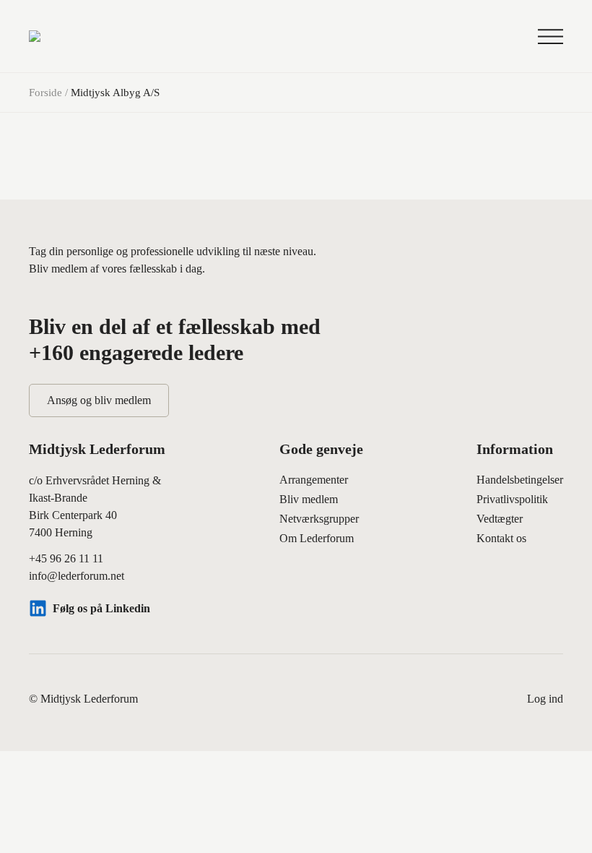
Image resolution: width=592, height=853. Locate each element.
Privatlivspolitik (512, 499)
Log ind (545, 699)
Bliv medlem (308, 499)
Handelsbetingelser (519, 479)
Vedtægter (499, 519)
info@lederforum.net (76, 576)
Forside (45, 92)
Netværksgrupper (319, 519)
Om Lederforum (316, 538)
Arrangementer (313, 479)
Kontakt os (501, 538)
